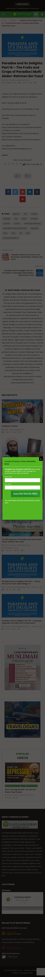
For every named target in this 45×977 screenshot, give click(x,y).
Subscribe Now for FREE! (25, 494)
